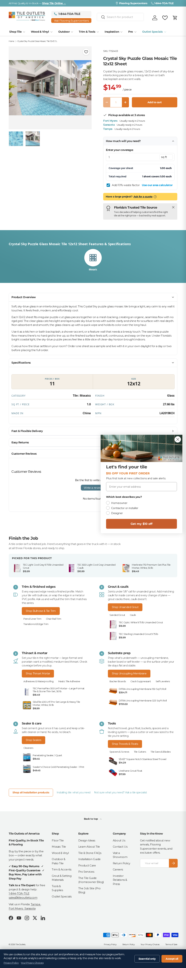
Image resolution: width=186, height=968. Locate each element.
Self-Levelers (163, 681)
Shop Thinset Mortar (38, 673)
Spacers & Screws (119, 751)
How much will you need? (123, 141)
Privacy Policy (110, 944)
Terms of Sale (171, 944)
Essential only (147, 958)
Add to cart (154, 102)
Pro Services (86, 871)
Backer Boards (118, 681)
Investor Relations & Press (120, 880)
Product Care (87, 865)
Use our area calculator (157, 185)
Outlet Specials (61, 896)
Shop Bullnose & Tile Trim (41, 611)
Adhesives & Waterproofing (38, 681)
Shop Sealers (33, 740)
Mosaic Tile (59, 846)
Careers (118, 869)
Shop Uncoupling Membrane (129, 673)
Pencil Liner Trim (32, 618)
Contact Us (120, 846)
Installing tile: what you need (74, 792)
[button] (175, 18)
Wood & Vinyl (60, 853)
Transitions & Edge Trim (35, 624)
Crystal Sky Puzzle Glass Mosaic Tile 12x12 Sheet (37, 41)
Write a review (93, 487)
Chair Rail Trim (53, 618)
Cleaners (28, 748)
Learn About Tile (89, 846)
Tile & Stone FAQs (89, 853)
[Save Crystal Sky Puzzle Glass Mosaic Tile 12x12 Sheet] (86, 52)
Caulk (133, 615)
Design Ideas (86, 840)
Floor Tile (58, 840)
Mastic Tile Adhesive (69, 681)
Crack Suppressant (140, 681)
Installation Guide (89, 859)
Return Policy (121, 863)
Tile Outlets (20, 944)
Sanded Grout (117, 615)
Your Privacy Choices (150, 944)
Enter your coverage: (119, 150)
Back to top (91, 818)
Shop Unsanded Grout (125, 607)
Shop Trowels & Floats (125, 743)
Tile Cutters (140, 751)
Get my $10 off (141, 524)
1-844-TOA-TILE (19, 893)
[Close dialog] (178, 439)
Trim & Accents (61, 869)
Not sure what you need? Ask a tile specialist (120, 792)
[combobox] (120, 17)
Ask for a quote (143, 196)
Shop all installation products (31, 792)
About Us (119, 840)
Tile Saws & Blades (160, 751)
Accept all (172, 958)
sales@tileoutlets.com (23, 897)
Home (11, 41)
